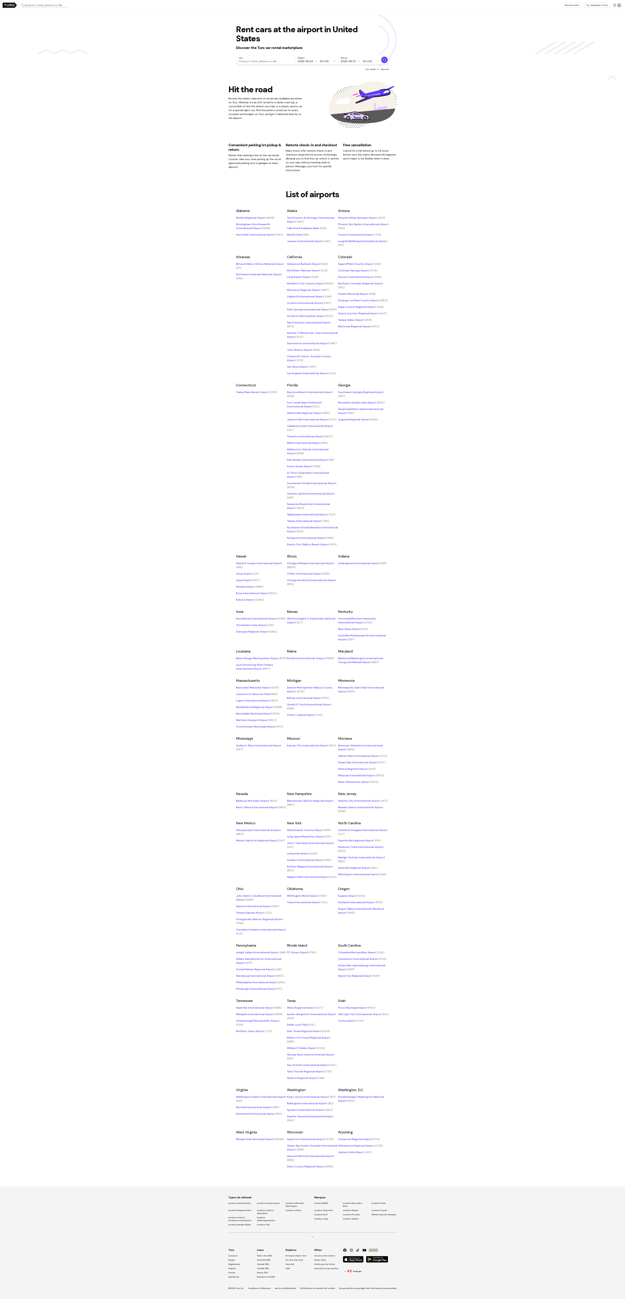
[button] (46, 5)
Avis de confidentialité (285, 1288)
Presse (232, 1273)
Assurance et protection (326, 1268)
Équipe (231, 1260)
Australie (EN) (263, 1260)
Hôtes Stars (320, 1260)
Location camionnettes (239, 1203)
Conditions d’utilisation (259, 1288)
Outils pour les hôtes (324, 1264)
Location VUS (263, 1225)
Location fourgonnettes (239, 1210)
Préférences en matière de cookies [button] (317, 1288)
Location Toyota (379, 1210)
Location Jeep (321, 1219)
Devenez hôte (572, 5)
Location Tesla (378, 1203)
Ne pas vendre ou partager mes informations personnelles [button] (368, 1288)
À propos (232, 1256)
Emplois (232, 1268)
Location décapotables (239, 1225)
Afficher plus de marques (384, 1214)
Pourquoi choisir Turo (296, 1256)
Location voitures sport (268, 1203)
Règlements (234, 1264)
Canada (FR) (263, 1268)
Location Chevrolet (323, 1210)
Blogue (373, 1250)
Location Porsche (351, 1214)
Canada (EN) (263, 1264)
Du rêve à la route (294, 1260)
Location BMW (321, 1203)
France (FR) (262, 1273)
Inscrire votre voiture (324, 1256)
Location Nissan (350, 1210)
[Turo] (10, 5)
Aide (288, 1268)
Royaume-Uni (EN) (266, 1277)
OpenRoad (233, 1277)
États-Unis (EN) (264, 1256)
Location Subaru (351, 1219)
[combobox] (46, 5)
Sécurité (290, 1264)
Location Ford (320, 1214)
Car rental (370, 69)
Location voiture (293, 1210)
